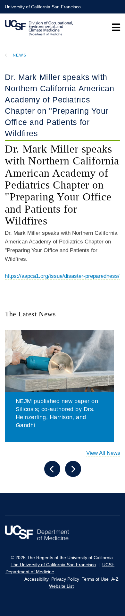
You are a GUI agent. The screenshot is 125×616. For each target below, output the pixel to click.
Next (73, 469)
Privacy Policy (65, 579)
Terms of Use (95, 579)
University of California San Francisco (43, 6)
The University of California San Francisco (53, 564)
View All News (103, 453)
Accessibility (36, 579)
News (20, 55)
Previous (52, 469)
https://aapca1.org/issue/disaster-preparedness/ (62, 276)
